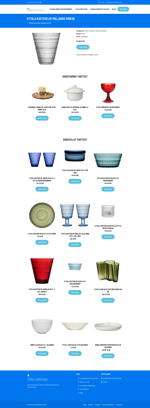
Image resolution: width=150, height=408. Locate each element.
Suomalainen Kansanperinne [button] (60, 9)
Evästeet (97, 405)
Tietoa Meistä (84, 389)
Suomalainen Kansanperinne (89, 378)
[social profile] (40, 2)
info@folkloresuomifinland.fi (114, 2)
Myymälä (123, 9)
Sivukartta (119, 405)
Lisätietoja (83, 47)
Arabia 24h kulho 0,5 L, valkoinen (42, 345)
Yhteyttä (90, 405)
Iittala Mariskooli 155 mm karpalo (108, 107)
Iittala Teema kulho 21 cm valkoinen (75, 345)
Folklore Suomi (81, 9)
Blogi (114, 9)
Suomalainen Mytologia (99, 9)
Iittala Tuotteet (90, 31)
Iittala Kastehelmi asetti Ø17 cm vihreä (42, 234)
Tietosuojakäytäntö (108, 405)
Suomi (102, 2)
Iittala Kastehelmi (101, 31)
